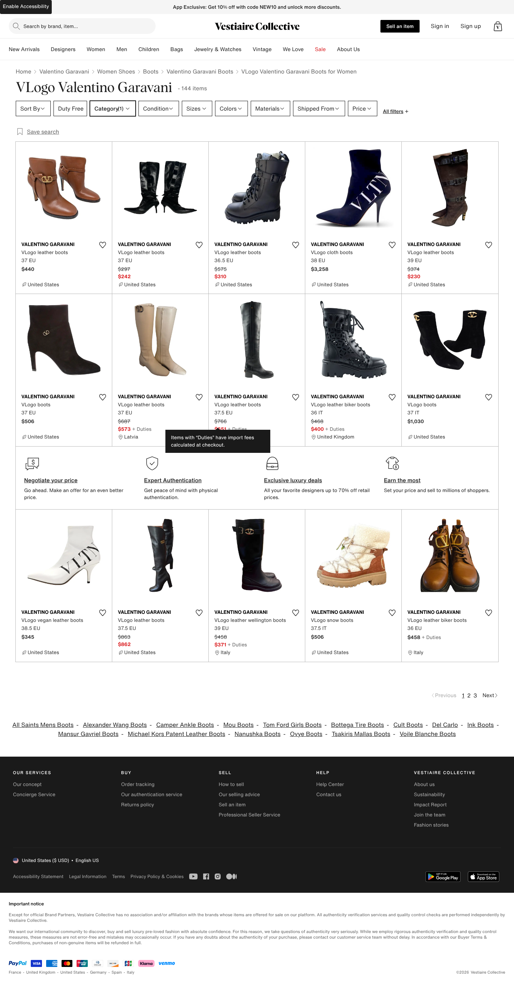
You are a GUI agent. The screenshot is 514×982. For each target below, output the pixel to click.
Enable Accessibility (26, 6)
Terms (118, 876)
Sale (320, 49)
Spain (117, 972)
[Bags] (188, 49)
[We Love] (309, 49)
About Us (348, 49)
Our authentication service (151, 794)
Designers (63, 49)
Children (148, 49)
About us (424, 784)
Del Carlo (445, 725)
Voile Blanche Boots (428, 734)
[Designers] (81, 49)
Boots (150, 71)
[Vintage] (277, 49)
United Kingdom (41, 972)
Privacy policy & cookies (157, 876)
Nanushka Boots (258, 734)
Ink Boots (480, 725)
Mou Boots (238, 725)
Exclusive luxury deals (293, 480)
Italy (131, 972)
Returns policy (137, 804)
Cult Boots (408, 725)
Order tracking (138, 784)
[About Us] (365, 49)
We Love (293, 49)
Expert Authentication (173, 480)
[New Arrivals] (45, 49)
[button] (498, 26)
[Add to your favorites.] (102, 245)
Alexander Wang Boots (115, 725)
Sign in (440, 26)
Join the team (429, 815)
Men (121, 49)
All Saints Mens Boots (42, 725)
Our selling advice (239, 794)
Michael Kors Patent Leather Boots (176, 734)
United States (72, 972)
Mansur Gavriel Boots (88, 734)
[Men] (133, 49)
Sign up (471, 26)
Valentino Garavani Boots (199, 71)
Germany (98, 972)
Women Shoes (116, 71)
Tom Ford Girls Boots (292, 725)
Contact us (329, 794)
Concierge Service (34, 794)
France (15, 972)
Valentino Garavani (64, 71)
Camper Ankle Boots (185, 725)
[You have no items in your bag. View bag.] (498, 26)
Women (96, 49)
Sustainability (429, 794)
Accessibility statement (38, 876)
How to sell (231, 784)
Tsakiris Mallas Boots (361, 734)
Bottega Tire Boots (357, 725)
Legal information (87, 876)
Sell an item (400, 26)
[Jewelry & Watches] (247, 49)
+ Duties (141, 429)
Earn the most (402, 480)
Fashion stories (431, 825)
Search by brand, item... (50, 26)
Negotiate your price (51, 480)
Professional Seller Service (249, 815)
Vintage (261, 49)
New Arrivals (24, 49)
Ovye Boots (306, 734)
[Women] (111, 49)
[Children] (164, 49)
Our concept (27, 784)
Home (23, 71)
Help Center (330, 784)
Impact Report (430, 804)
